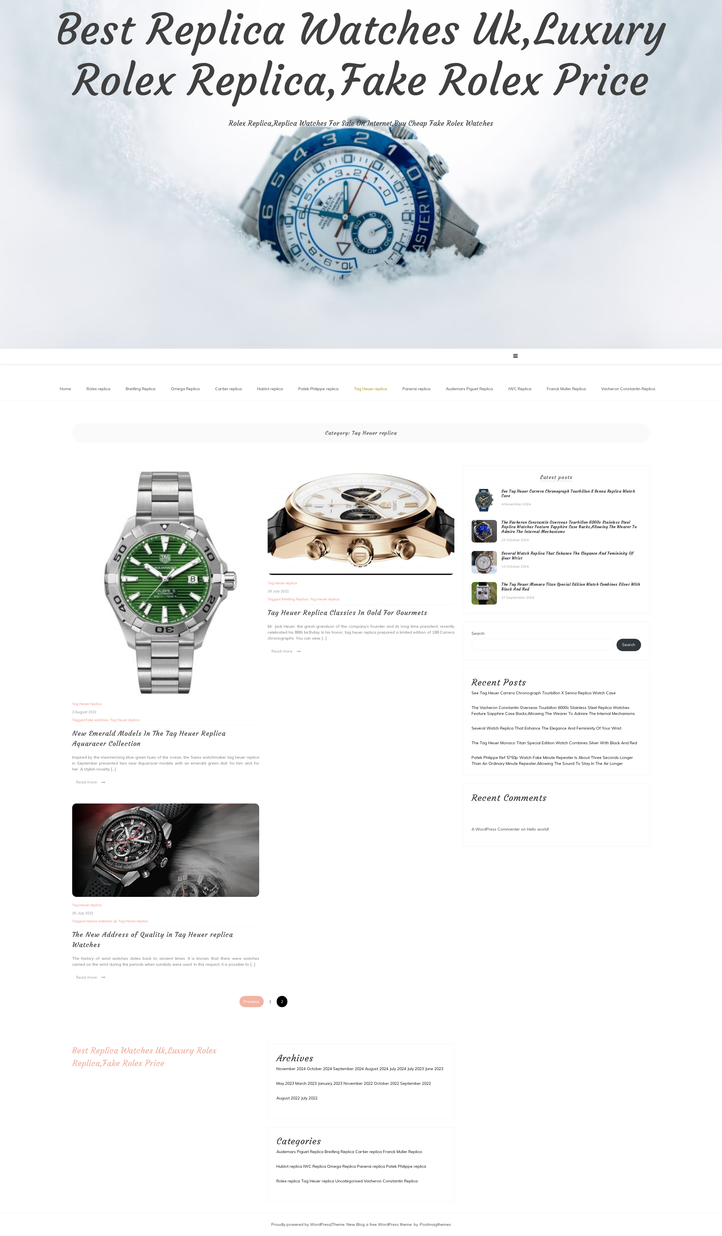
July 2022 (309, 1098)
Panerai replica (416, 388)
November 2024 (291, 1068)
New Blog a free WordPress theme (379, 1224)
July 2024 (397, 1068)
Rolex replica (98, 388)
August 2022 (288, 1098)
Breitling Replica (140, 388)
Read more (86, 782)
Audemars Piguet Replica (469, 388)
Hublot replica (270, 388)
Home (65, 388)
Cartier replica (228, 388)
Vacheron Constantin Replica (628, 388)
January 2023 (330, 1083)
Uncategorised (349, 1181)
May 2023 (285, 1083)
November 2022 (358, 1083)
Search (478, 633)
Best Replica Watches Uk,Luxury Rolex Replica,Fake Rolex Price (361, 55)
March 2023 (306, 1083)
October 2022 (386, 1083)
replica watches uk (101, 921)
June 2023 (434, 1068)
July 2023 (415, 1068)
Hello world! (538, 829)
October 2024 (319, 1068)
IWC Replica (520, 388)
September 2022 (415, 1083)
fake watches (97, 720)
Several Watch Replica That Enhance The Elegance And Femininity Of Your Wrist (567, 556)
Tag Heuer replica (370, 388)
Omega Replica (185, 388)
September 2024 (348, 1068)
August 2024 (376, 1068)
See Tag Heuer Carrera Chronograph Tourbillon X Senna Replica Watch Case (568, 494)
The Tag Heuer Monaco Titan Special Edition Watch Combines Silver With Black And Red (570, 587)
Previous (251, 1001)
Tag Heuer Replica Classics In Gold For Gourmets (347, 613)
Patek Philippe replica (318, 388)
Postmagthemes (435, 1224)
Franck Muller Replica (566, 388)
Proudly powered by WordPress (301, 1224)
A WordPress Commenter (496, 829)
